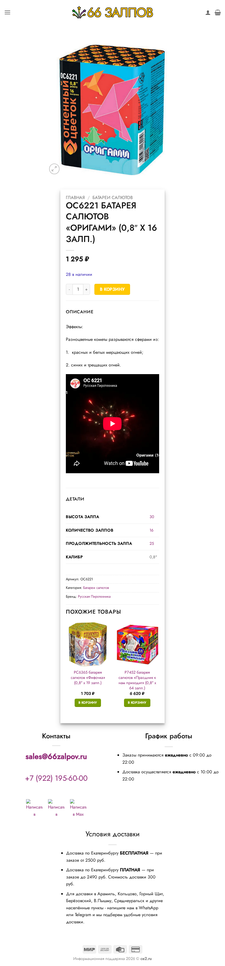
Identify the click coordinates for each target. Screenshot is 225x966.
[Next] (159, 669)
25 (152, 543)
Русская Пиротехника (94, 596)
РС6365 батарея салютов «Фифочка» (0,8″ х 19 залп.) (88, 677)
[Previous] (66, 669)
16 (151, 530)
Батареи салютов (112, 197)
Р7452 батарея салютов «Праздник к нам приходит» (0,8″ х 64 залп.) (137, 680)
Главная (75, 197)
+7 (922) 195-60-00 (56, 778)
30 (152, 516)
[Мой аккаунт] (208, 12)
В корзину (112, 289)
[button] (7, 12)
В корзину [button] (87, 702)
